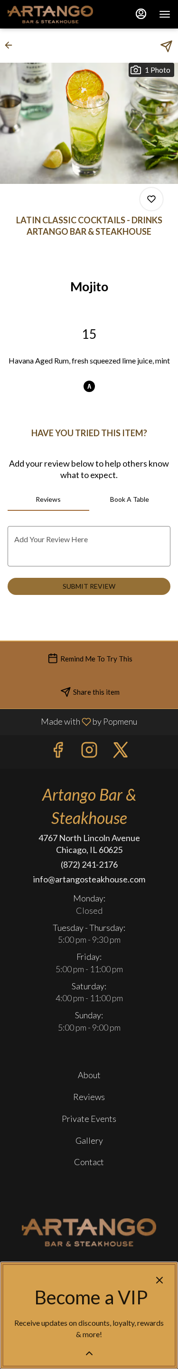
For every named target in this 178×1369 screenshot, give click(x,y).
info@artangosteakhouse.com (89, 879)
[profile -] (141, 13)
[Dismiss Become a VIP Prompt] (159, 1280)
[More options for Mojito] (151, 199)
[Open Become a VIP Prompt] (89, 1353)
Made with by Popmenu (72, 721)
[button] (11, 45)
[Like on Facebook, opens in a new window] (57, 752)
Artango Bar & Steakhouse (89, 1232)
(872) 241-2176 (89, 864)
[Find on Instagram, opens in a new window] (89, 752)
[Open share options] (166, 46)
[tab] (48, 499)
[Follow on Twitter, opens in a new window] (120, 752)
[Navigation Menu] (164, 14)
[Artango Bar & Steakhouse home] (50, 14)
